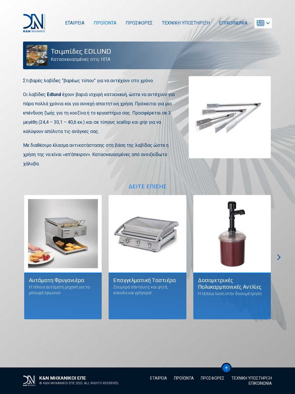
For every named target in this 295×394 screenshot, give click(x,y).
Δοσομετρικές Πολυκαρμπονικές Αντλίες (230, 283)
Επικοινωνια (233, 23)
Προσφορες (139, 23)
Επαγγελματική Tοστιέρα (144, 280)
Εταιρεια (74, 23)
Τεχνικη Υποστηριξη (186, 23)
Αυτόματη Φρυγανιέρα (56, 280)
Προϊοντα (105, 23)
